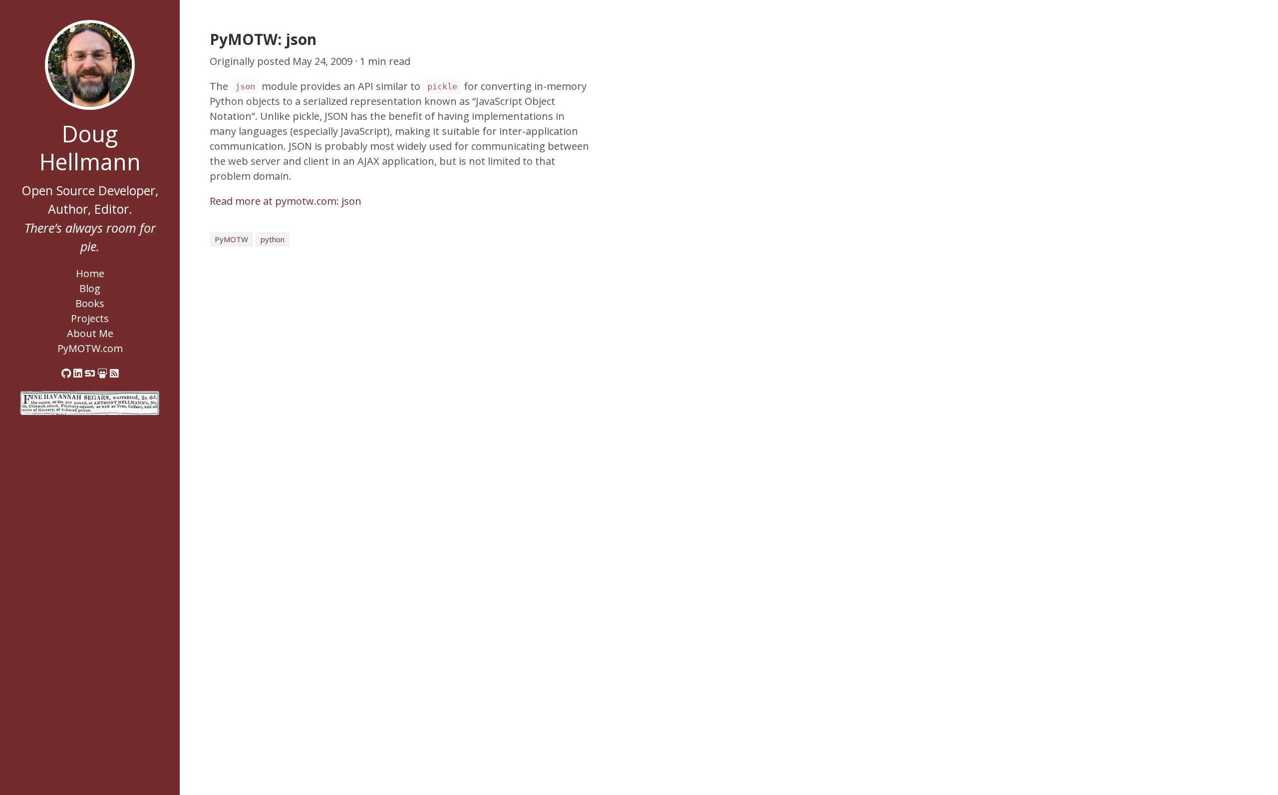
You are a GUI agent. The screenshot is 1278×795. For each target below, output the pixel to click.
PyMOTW (231, 239)
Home (90, 273)
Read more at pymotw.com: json (285, 201)
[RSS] (114, 373)
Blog (89, 288)
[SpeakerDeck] (90, 373)
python (273, 239)
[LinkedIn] (77, 373)
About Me (90, 333)
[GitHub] (66, 373)
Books (89, 303)
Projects (90, 318)
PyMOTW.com (90, 348)
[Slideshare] (102, 373)
